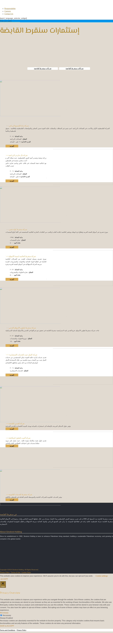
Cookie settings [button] (102, 576)
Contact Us (8, 14)
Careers (7, 11)
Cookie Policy (26, 572)
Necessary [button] (4, 613)
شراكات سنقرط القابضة (74, 68)
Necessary (7, 615)
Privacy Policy (5, 572)
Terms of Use (15, 572)
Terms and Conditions (7, 630)
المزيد (12, 146)
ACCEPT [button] (4, 579)
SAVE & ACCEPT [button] (7, 626)
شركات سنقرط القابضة (42, 68)
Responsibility (10, 9)
